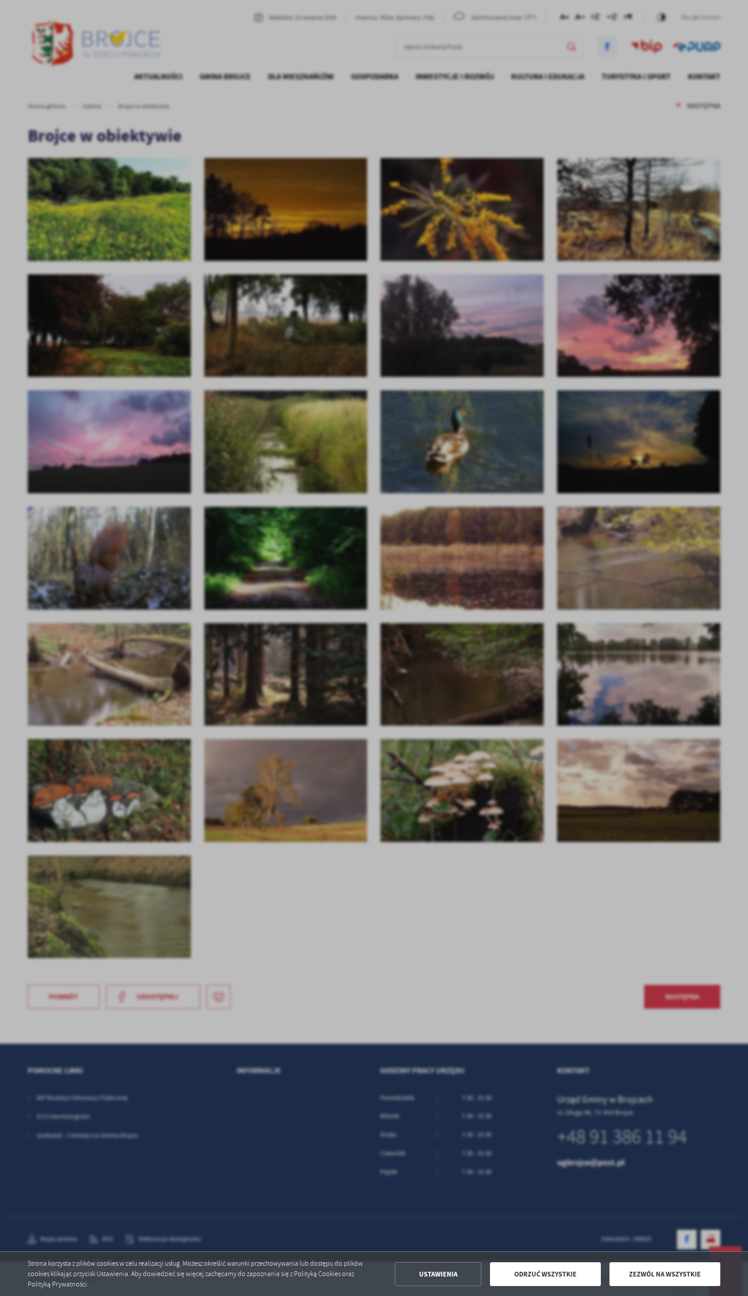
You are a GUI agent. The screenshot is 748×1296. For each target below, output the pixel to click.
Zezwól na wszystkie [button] (665, 1274)
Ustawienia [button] (438, 1274)
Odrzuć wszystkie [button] (545, 1274)
